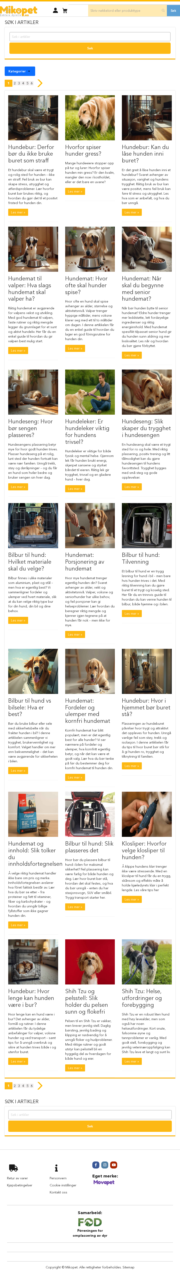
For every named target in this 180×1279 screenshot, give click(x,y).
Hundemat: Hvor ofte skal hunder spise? (86, 285)
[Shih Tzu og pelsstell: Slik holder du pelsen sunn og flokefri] (90, 961)
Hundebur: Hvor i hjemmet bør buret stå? (146, 707)
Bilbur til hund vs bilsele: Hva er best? (29, 707)
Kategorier (17, 71)
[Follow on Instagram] (104, 1165)
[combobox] (127, 10)
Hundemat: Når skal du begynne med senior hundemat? (143, 288)
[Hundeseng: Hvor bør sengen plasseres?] (33, 392)
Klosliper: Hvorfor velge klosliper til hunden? (144, 850)
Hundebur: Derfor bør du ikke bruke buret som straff (31, 154)
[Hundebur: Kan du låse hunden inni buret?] (147, 117)
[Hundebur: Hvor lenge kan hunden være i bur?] (33, 961)
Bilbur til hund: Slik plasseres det (89, 847)
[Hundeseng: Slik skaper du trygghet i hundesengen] (147, 392)
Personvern (58, 1178)
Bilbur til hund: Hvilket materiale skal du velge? (29, 561)
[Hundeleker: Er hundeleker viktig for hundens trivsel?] (90, 392)
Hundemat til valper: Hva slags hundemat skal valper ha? (29, 288)
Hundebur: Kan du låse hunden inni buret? (145, 154)
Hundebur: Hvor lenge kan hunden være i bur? (31, 998)
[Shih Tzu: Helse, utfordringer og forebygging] (147, 961)
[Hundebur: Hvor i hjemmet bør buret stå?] (147, 671)
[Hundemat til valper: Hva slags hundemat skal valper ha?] (33, 249)
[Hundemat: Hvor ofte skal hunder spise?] (90, 249)
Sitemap (129, 1267)
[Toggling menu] (8, 10)
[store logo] (18, 11)
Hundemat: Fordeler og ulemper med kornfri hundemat (87, 710)
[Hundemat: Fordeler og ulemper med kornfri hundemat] (90, 671)
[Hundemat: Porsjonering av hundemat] (90, 525)
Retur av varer (17, 1178)
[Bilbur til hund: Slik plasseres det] (90, 814)
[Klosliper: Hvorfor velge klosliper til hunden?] (147, 814)
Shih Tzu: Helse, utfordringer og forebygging (142, 998)
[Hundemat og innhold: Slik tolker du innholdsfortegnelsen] (33, 814)
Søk (90, 48)
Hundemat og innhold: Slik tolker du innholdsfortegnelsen (35, 853)
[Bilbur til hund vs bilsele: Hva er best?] (33, 671)
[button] (55, 10)
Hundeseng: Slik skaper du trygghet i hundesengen (146, 428)
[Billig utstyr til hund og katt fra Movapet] (104, 1184)
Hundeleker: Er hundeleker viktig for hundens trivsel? (87, 431)
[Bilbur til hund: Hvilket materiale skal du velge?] (33, 525)
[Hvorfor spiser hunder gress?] (90, 117)
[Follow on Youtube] (113, 1165)
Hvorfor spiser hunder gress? (83, 150)
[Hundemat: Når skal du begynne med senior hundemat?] (147, 249)
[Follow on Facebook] (95, 1165)
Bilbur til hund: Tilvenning (141, 558)
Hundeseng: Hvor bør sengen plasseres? (30, 428)
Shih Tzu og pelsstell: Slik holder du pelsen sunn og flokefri (86, 1001)
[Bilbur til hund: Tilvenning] (147, 525)
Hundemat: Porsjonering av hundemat (84, 561)
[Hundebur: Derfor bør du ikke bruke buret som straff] (33, 117)
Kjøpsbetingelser (19, 1185)
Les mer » (18, 212)
